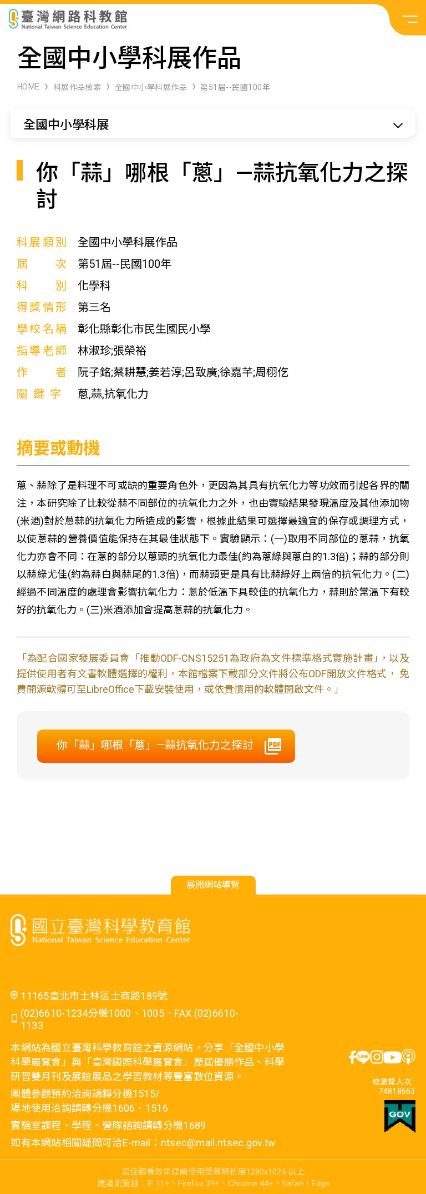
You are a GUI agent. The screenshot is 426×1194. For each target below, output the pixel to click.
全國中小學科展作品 (151, 87)
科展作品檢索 (77, 87)
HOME (28, 86)
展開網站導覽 (213, 885)
